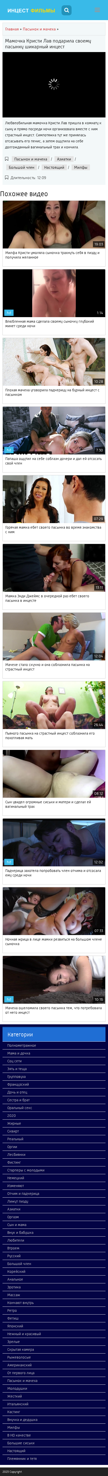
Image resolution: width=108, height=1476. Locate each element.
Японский (15, 1326)
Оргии (12, 1147)
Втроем (13, 1248)
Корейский (16, 1271)
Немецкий (15, 1178)
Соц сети (14, 1061)
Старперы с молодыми (25, 1170)
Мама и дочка (18, 1053)
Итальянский (17, 1404)
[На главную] (31, 11)
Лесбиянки (16, 1154)
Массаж (13, 1295)
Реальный (15, 1139)
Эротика (14, 1287)
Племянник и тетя (22, 1458)
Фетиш (13, 1318)
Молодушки (17, 1388)
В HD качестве (19, 1435)
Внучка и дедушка (22, 1419)
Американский (19, 1365)
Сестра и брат (18, 1100)
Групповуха (16, 1076)
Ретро (12, 1310)
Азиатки (64, 159)
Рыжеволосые (19, 1357)
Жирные (14, 1123)
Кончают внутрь (20, 1302)
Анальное (15, 1279)
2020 (11, 1115)
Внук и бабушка (20, 1232)
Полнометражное (21, 1045)
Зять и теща (17, 1069)
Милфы (80, 167)
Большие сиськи (20, 1443)
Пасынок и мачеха (30, 159)
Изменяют (15, 1186)
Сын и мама (16, 1224)
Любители (15, 1240)
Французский (18, 1084)
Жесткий (14, 1396)
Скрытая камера (20, 1349)
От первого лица (20, 1373)
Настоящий (54, 167)
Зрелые (13, 1341)
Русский (14, 1256)
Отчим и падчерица (23, 1193)
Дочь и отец (17, 1092)
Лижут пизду (17, 1201)
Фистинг (14, 1162)
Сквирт (13, 1131)
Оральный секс (19, 1108)
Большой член (21, 167)
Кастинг (13, 1412)
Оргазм (13, 1217)
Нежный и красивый (24, 1334)
